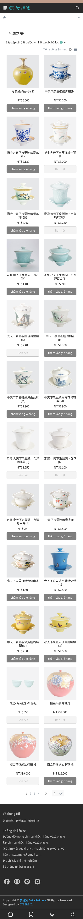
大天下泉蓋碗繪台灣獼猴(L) (23, 337)
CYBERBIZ (25, 904)
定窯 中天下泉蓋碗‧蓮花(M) (60, 460)
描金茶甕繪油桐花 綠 (60, 764)
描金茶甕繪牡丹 (60, 703)
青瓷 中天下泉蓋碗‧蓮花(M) (23, 276)
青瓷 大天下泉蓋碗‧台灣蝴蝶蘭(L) (60, 215)
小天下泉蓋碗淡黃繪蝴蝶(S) (60, 643)
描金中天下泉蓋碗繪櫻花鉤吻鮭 (23, 215)
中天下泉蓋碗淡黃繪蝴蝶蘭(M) (23, 643)
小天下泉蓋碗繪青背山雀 (23, 581)
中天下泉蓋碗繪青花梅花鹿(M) (60, 399)
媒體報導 (8, 821)
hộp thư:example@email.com (22, 854)
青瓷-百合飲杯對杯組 (22, 703)
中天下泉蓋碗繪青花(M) (60, 91)
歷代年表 (21, 821)
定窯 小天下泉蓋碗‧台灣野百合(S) (23, 521)
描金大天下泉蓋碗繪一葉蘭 (60, 154)
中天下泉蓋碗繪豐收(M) (60, 520)
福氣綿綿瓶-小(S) (23, 91)
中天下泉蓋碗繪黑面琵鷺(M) (23, 399)
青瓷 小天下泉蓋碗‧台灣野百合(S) (60, 276)
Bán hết (60, 169)
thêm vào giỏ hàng (23, 108)
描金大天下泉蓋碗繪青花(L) (23, 154)
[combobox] (21, 42)
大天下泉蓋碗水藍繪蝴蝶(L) (60, 582)
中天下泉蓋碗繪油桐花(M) (60, 337)
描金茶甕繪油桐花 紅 (23, 764)
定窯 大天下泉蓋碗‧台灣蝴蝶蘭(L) (23, 460)
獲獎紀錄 (33, 821)
